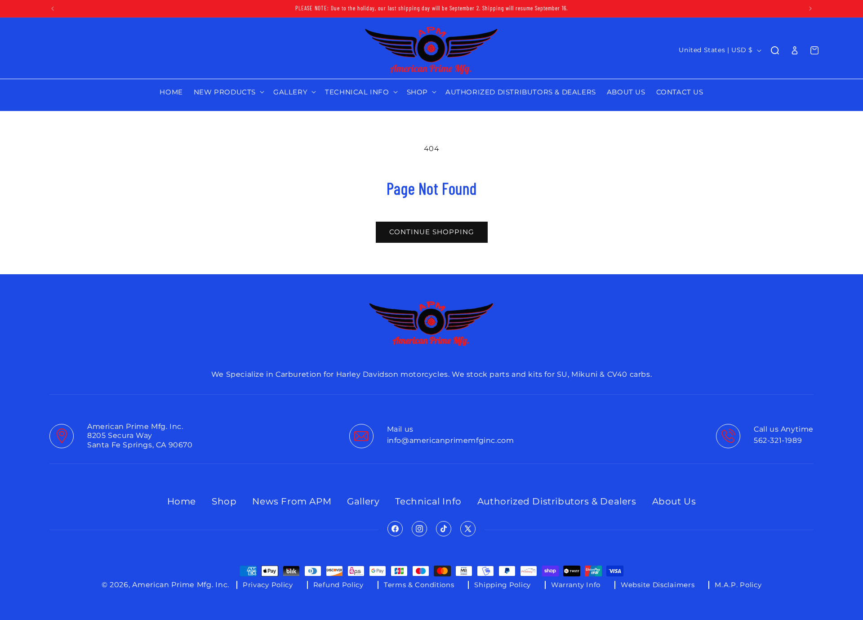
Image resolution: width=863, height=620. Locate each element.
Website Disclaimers (657, 584)
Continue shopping (431, 231)
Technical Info (428, 501)
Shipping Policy (502, 584)
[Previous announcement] (52, 8)
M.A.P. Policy (738, 584)
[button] (228, 92)
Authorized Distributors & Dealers (556, 501)
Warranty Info (576, 584)
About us (674, 501)
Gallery (363, 501)
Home (181, 501)
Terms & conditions (419, 584)
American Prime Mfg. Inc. (180, 584)
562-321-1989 (778, 440)
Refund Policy (338, 584)
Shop (224, 501)
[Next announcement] (810, 8)
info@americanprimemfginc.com (450, 440)
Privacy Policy (268, 584)
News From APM (291, 501)
